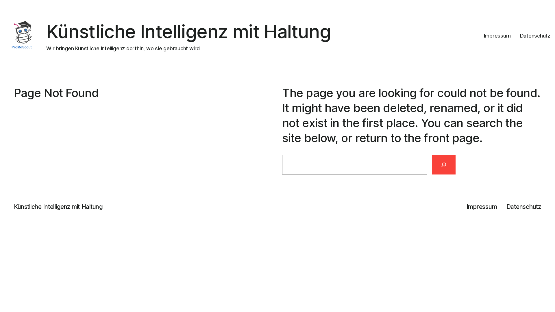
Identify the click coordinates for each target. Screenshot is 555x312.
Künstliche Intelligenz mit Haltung (188, 31)
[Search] (444, 164)
